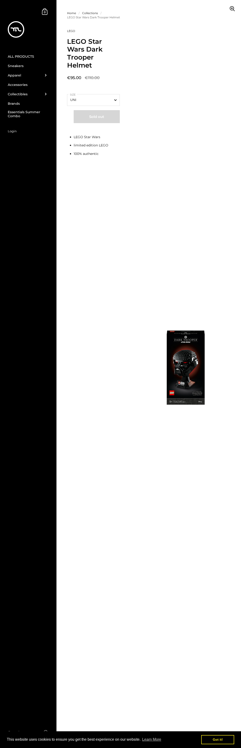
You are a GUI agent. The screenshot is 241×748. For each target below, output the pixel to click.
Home (71, 13)
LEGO (71, 31)
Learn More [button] (151, 739)
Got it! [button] (218, 739)
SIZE (73, 94)
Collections (90, 13)
